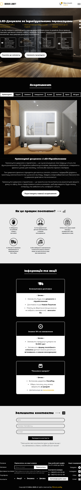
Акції (19, 478)
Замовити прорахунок (36, 55)
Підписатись (41, 467)
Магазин (3, 467)
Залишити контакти (40, 438)
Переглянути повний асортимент (40, 194)
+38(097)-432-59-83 (57, 472)
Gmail (74, 479)
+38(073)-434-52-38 (57, 474)
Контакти (3, 479)
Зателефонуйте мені (58, 479)
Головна (3, 463)
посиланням (48, 390)
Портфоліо (4, 475)
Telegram (73, 467)
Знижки (30, 478)
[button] (9, 127)
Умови (42, 478)
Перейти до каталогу (11, 55)
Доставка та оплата (7, 471)
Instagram (72, 471)
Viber (74, 475)
